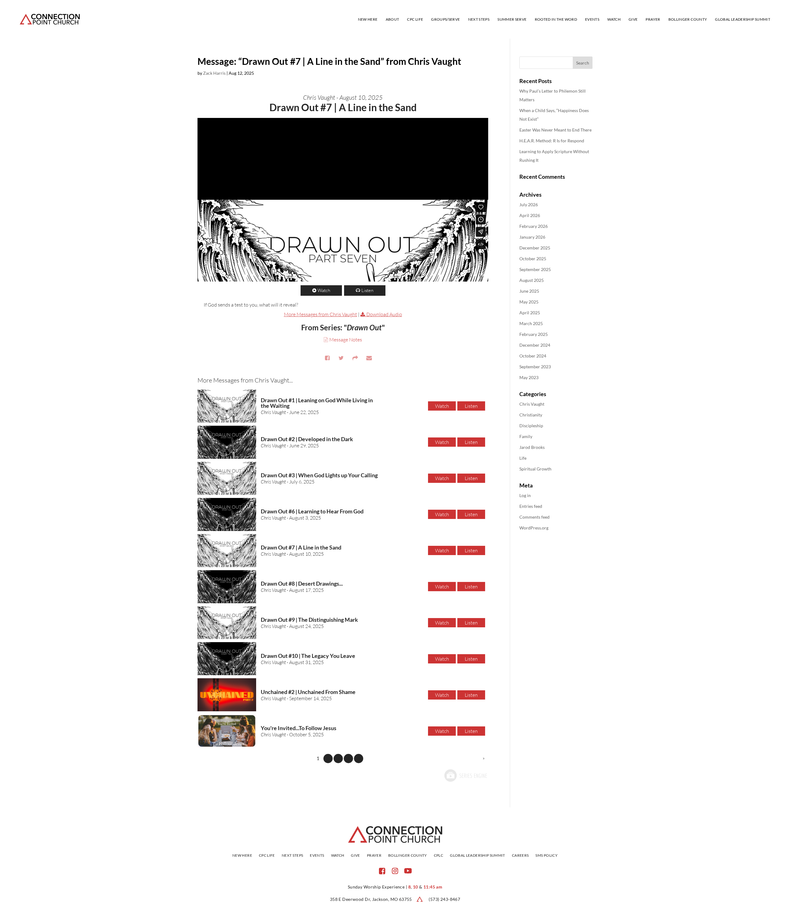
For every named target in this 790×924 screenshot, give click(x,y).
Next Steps (479, 19)
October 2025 (532, 258)
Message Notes (345, 340)
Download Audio (384, 314)
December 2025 (534, 247)
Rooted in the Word (556, 19)
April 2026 (529, 215)
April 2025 (529, 312)
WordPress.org (533, 527)
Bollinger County (687, 19)
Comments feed (534, 517)
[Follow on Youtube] (408, 871)
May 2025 (528, 301)
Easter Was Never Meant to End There (555, 129)
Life (522, 458)
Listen (367, 290)
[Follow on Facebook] (382, 871)
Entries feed (530, 506)
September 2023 (535, 366)
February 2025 (533, 334)
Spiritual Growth (535, 468)
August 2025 (531, 280)
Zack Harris (214, 73)
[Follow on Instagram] (395, 871)
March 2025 (531, 323)
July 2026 (528, 204)
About (392, 19)
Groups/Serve (445, 19)
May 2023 (528, 377)
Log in (525, 495)
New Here (368, 19)
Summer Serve (511, 19)
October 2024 (532, 355)
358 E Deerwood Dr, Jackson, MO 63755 (371, 899)
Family (525, 436)
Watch (614, 19)
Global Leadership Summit (742, 19)
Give (633, 19)
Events (592, 19)
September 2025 (535, 269)
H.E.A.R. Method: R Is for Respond (551, 140)
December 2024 (534, 345)
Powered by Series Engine (465, 775)
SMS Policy (546, 855)
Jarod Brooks (532, 447)
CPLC (438, 855)
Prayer (653, 19)
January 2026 (532, 237)
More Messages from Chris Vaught (320, 314)
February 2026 (533, 226)
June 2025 (529, 291)
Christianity (530, 414)
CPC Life (415, 19)
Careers (520, 855)
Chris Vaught (531, 404)
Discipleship (531, 425)
